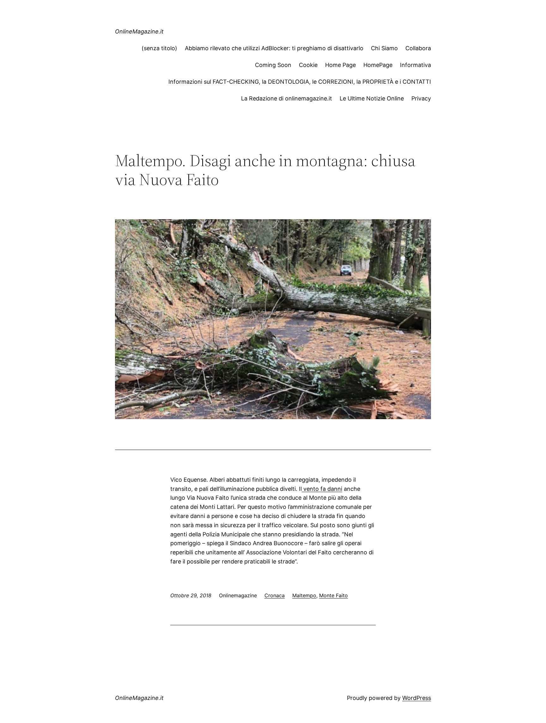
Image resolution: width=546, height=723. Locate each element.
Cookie (308, 65)
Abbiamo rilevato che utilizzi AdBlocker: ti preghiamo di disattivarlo (274, 48)
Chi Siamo (384, 48)
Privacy (421, 98)
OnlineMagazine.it (139, 31)
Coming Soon (273, 65)
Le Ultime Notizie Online (372, 98)
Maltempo (304, 595)
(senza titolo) (159, 48)
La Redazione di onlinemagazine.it (286, 98)
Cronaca (274, 595)
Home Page (340, 65)
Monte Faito (333, 595)
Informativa (415, 65)
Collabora (418, 48)
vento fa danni (322, 488)
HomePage (377, 65)
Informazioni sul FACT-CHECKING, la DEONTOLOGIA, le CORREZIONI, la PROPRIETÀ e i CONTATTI (299, 81)
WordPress (416, 698)
